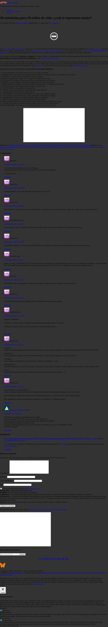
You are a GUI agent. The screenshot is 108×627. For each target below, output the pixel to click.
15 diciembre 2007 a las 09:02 (14, 280)
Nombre (3, 477)
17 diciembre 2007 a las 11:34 (14, 344)
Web (1, 485)
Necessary (6, 610)
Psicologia (9, 149)
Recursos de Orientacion (82, 145)
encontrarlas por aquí (80, 65)
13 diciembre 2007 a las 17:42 (14, 164)
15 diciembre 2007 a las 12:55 (14, 316)
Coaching (41, 147)
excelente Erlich (19, 49)
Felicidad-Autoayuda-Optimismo (48, 145)
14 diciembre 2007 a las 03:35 (14, 224)
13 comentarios (54, 23)
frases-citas (63, 145)
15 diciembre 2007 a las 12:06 (14, 298)
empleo (47, 147)
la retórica (97, 49)
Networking (76, 147)
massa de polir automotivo (18, 410)
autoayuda (3, 147)
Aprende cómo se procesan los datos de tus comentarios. (48, 509)
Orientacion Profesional (88, 147)
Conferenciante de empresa (9, 2)
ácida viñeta (7, 49)
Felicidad (54, 147)
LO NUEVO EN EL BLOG (54, 559)
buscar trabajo (22, 147)
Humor (70, 145)
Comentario (4, 473)
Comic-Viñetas (31, 145)
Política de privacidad (32, 489)
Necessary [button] (3, 608)
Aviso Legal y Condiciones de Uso (95, 573)
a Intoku (38, 65)
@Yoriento (63, 444)
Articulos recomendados (17, 145)
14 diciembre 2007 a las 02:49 (14, 188)
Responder (7, 177)
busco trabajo (32, 147)
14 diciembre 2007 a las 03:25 (14, 206)
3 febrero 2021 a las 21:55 (13, 413)
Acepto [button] (2, 586)
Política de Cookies (6, 575)
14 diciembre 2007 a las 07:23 (14, 260)
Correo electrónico (7, 481)
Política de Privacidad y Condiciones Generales (66, 573)
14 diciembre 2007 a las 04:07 (14, 242)
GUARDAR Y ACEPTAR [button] (9, 626)
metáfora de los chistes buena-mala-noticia (47, 51)
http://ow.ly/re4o (9, 446)
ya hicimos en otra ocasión (49, 58)
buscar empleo (12, 147)
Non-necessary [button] (5, 618)
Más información (37, 584)
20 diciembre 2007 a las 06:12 (14, 386)
